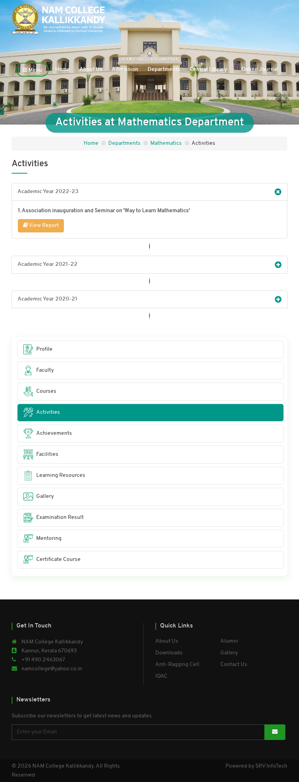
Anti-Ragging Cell (177, 665)
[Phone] (267, 12)
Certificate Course (58, 559)
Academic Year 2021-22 (47, 264)
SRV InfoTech (271, 766)
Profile (44, 349)
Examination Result (60, 517)
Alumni (229, 641)
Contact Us (233, 665)
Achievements (54, 433)
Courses (46, 391)
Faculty (45, 370)
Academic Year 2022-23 (48, 192)
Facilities (47, 454)
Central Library (208, 69)
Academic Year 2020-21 (47, 299)
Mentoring (49, 538)
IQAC (161, 676)
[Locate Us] (282, 12)
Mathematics (166, 143)
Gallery (45, 496)
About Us (90, 69)
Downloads (169, 653)
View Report (43, 225)
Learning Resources (60, 475)
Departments (164, 69)
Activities (48, 412)
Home (62, 69)
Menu (34, 70)
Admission (125, 69)
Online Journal (259, 69)
